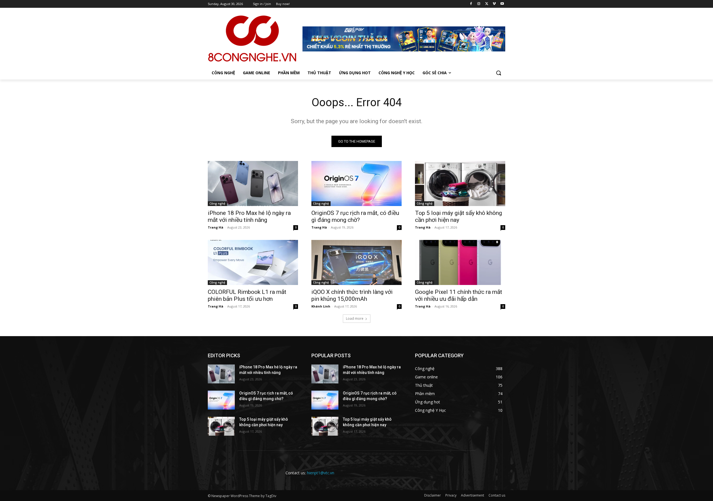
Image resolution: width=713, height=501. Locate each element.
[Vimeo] (494, 4)
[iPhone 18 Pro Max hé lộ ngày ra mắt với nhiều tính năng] (253, 183)
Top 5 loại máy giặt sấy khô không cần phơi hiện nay (458, 216)
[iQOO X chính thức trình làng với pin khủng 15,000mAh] (356, 262)
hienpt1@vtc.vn (320, 472)
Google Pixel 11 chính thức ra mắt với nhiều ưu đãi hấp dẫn (458, 295)
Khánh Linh (320, 306)
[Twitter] (487, 4)
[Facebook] (471, 4)
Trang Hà (215, 227)
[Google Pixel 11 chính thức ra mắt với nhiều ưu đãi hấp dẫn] (460, 262)
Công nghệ (217, 203)
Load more (354, 318)
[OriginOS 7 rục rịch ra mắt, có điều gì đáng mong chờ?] (356, 183)
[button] (498, 73)
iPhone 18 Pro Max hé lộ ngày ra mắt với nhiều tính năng (249, 216)
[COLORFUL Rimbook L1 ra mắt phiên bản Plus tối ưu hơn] (253, 262)
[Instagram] (479, 4)
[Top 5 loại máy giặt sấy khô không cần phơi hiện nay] (460, 183)
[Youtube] (502, 4)
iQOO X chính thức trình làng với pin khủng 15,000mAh (352, 295)
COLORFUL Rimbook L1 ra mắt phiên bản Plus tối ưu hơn (247, 295)
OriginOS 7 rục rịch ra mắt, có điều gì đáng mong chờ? (355, 216)
